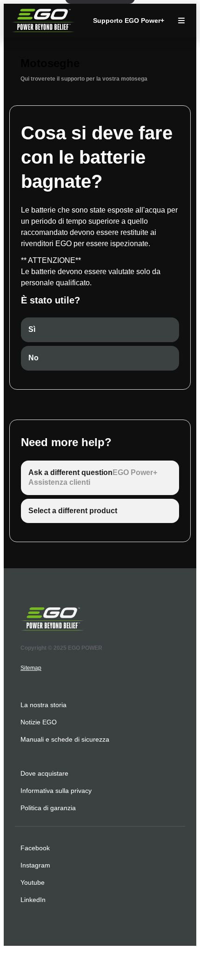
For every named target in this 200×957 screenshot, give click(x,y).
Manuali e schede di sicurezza (64, 739)
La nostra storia (43, 705)
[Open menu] (181, 20)
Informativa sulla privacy (56, 790)
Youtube (32, 882)
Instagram (35, 865)
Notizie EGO (38, 722)
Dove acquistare (44, 773)
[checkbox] (100, 329)
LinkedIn (33, 899)
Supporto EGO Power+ (128, 20)
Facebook (35, 848)
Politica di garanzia (48, 808)
